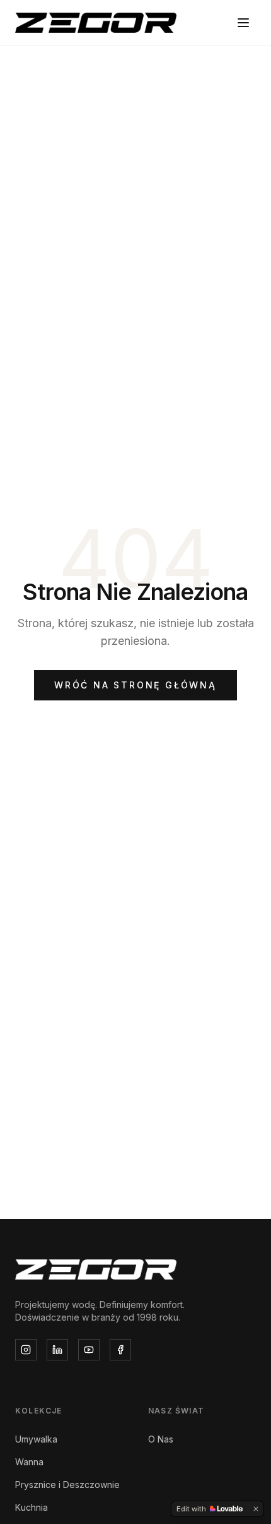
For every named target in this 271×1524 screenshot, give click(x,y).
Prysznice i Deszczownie (67, 1484)
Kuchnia (31, 1507)
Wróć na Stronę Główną (135, 685)
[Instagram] (26, 1349)
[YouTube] (89, 1349)
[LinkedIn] (57, 1349)
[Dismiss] (255, 1508)
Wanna (29, 1461)
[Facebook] (120, 1349)
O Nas (160, 1439)
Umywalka (36, 1439)
